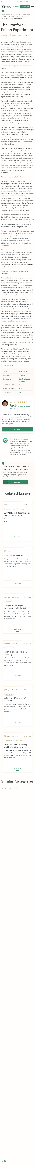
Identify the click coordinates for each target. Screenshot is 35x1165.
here (30, 1)
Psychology (26, 14)
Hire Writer (17, 429)
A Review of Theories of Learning (14, 699)
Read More (17, 537)
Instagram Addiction (13, 555)
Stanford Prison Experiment (17, 16)
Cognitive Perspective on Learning (15, 653)
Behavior (4, 16)
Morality (4, 789)
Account (16, 6)
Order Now (25, 6)
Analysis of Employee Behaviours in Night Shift (15, 606)
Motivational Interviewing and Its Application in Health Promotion (17, 745)
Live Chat (4, 1)
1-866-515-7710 (1, 1)
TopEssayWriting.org (7, 14)
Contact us (6, 1)
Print (27, 35)
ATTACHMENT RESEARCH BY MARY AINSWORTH (17, 514)
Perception (13, 789)
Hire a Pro (16, 482)
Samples (18, 14)
